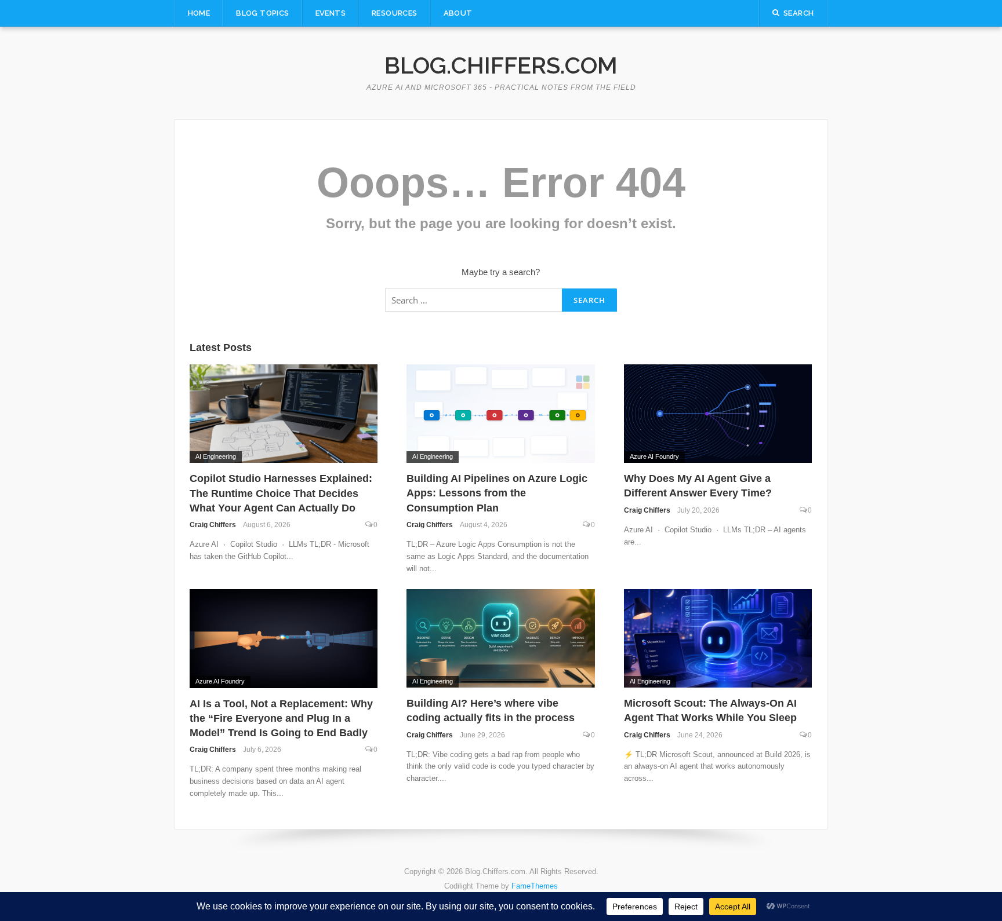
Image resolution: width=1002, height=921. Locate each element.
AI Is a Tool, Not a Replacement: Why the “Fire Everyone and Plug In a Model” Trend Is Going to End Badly (281, 718)
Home (199, 13)
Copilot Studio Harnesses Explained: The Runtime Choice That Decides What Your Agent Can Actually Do (281, 493)
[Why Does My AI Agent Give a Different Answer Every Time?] (718, 413)
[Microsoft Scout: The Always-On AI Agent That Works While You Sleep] (718, 637)
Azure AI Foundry (654, 456)
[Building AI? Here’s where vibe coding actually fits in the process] (500, 637)
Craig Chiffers (213, 525)
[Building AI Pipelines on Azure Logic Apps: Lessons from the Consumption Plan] (500, 413)
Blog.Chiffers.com (501, 65)
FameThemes (534, 886)
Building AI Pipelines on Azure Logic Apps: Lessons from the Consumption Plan (496, 493)
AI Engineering (215, 456)
